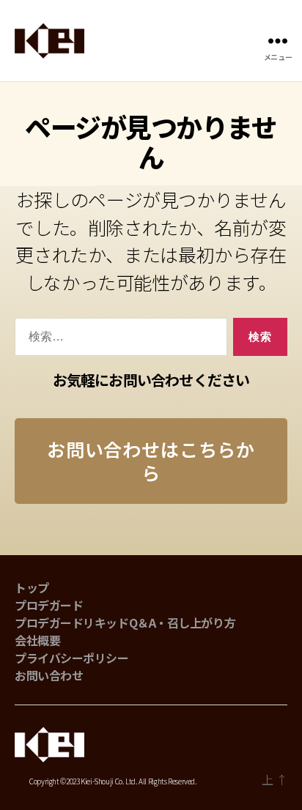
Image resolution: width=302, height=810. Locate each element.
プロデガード (49, 605)
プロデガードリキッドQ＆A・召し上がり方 (125, 622)
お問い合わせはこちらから (151, 460)
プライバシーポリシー (72, 657)
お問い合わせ (49, 675)
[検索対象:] (118, 340)
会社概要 (37, 640)
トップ (32, 587)
